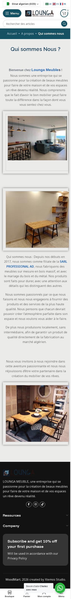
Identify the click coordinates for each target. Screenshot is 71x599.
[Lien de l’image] (18, 473)
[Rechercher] (64, 24)
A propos (27, 33)
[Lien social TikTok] (42, 504)
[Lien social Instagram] (35, 504)
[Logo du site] (39, 13)
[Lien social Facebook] (29, 504)
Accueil (12, 33)
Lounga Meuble (45, 70)
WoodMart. (13, 579)
